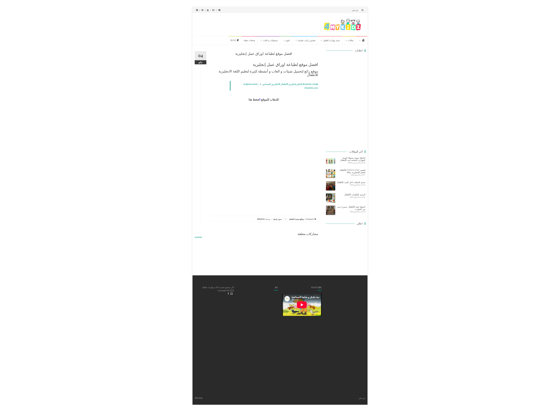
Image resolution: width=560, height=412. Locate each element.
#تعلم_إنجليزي (295, 84)
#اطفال (284, 84)
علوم (288, 40)
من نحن (355, 10)
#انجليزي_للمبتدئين (271, 84)
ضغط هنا (254, 99)
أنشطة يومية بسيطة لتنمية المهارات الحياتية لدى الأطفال (352, 159)
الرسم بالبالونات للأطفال (354, 194)
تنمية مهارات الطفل (331, 40)
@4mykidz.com (310, 84)
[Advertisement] (266, 23)
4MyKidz (261, 219)
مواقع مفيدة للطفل (296, 219)
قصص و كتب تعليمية (306, 40)
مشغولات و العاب (270, 40)
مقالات (351, 40)
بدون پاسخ (277, 219)
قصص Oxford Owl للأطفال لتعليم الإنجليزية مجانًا (352, 171)
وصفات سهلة (249, 40)
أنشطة (263, 71)
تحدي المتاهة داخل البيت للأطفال (351, 182)
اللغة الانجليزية (229, 71)
